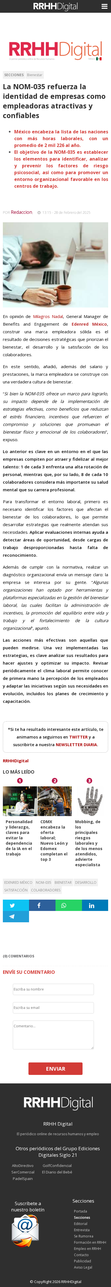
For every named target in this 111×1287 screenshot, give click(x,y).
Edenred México (18, 882)
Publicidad (82, 1261)
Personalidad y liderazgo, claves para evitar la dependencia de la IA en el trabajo (19, 838)
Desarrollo (85, 882)
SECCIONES (14, 74)
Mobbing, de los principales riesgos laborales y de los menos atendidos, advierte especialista (88, 843)
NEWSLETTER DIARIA (76, 744)
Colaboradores (45, 890)
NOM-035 (43, 882)
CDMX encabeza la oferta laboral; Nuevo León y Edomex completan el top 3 (54, 840)
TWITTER (79, 737)
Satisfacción (16, 890)
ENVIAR (55, 1068)
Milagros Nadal (48, 316)
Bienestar (34, 74)
